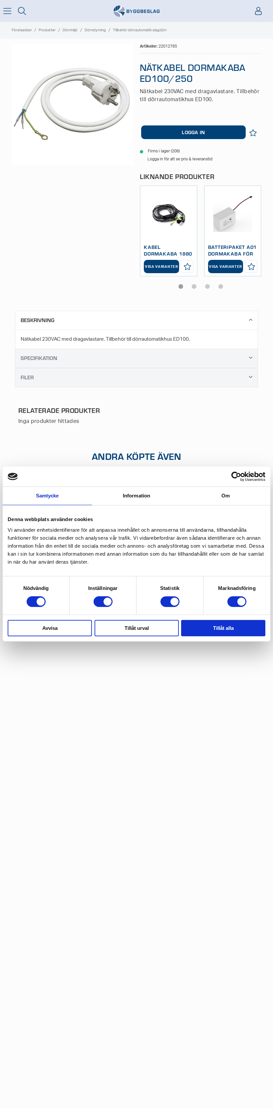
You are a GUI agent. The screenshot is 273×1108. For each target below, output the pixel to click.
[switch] (103, 601)
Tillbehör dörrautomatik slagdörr (140, 30)
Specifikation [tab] (39, 357)
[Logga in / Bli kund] (258, 11)
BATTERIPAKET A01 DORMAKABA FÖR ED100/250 (232, 254)
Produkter (47, 30)
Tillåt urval (137, 628)
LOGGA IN (193, 132)
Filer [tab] (27, 377)
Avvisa (50, 628)
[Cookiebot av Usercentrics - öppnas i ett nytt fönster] (236, 476)
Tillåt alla (223, 628)
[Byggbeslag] (136, 11)
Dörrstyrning (95, 30)
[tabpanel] (168, 231)
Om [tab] (225, 495)
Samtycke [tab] (47, 495)
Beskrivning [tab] (37, 319)
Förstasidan (22, 30)
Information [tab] (136, 495)
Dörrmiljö (70, 30)
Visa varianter (161, 267)
